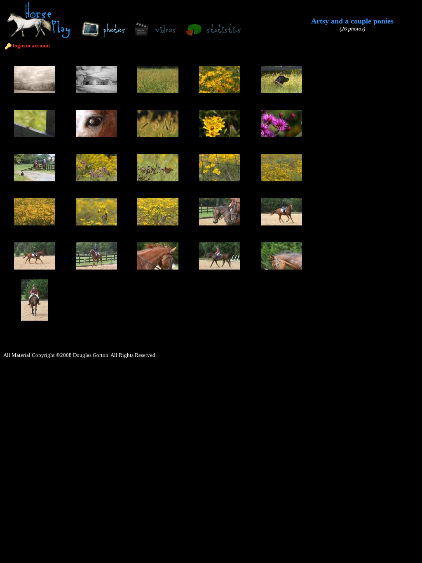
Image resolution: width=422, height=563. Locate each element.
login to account (31, 45)
